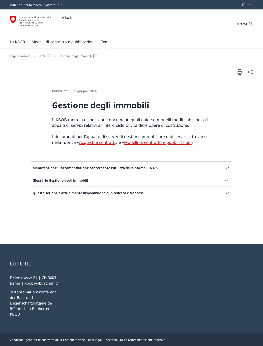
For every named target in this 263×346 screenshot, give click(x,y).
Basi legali (95, 340)
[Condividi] (250, 72)
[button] (17, 41)
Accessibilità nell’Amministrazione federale (135, 340)
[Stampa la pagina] (239, 72)
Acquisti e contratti (97, 142)
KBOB (67, 17)
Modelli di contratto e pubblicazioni (157, 142)
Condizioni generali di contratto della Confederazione (47, 340)
